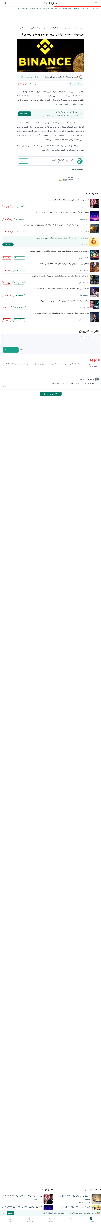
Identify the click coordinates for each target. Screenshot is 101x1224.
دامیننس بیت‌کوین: (31, 8)
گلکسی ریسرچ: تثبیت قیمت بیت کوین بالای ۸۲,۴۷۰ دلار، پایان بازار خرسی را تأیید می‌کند (55, 225)
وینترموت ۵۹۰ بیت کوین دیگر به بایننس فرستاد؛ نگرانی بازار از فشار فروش (59, 251)
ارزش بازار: (53, 8)
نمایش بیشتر (52, 393)
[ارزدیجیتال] (50, 3)
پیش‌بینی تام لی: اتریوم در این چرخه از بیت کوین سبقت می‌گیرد (64, 301)
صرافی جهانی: (66, 8)
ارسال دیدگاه (11, 350)
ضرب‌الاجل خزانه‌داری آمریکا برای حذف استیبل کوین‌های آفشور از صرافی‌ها (60, 276)
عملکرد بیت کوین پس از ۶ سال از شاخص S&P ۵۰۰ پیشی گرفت (64, 263)
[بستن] (4, 1213)
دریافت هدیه (8, 244)
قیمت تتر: (85, 8)
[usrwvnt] (97, 379)
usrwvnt (90, 379)
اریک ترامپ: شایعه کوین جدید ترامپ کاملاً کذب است (68, 200)
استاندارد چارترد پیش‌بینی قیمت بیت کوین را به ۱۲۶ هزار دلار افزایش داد (61, 288)
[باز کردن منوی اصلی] (96, 3)
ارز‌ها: (97, 8)
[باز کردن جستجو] (5, 3)
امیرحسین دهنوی (77, 169)
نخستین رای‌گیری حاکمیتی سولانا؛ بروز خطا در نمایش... (21, 1206)
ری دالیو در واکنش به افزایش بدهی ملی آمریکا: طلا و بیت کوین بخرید (62, 313)
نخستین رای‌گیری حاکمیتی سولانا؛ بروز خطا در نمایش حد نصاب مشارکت (61, 212)
